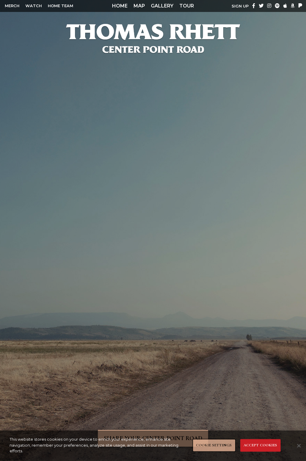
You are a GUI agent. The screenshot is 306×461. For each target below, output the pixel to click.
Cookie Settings (214, 445)
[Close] (299, 445)
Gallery (162, 6)
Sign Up (240, 6)
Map (139, 6)
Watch (33, 6)
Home (120, 6)
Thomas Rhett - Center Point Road (153, 38)
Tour (186, 6)
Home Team (60, 6)
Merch (12, 6)
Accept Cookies (260, 445)
